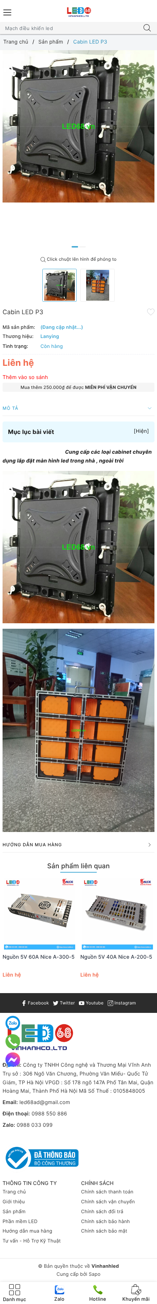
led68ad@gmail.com (44, 1102)
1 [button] (75, 247)
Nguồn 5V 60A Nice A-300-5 (38, 957)
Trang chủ (14, 1192)
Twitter (66, 1003)
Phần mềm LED (20, 1222)
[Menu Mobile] (8, 11)
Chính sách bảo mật (104, 1231)
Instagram (124, 1003)
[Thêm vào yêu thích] (150, 311)
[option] (78, 126)
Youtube (93, 1003)
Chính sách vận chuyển (108, 1202)
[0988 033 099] (12, 1041)
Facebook (38, 1003)
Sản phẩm (14, 1212)
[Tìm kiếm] (147, 28)
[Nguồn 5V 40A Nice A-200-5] (117, 914)
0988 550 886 (49, 1114)
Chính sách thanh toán (107, 1192)
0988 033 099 (35, 1125)
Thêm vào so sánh (25, 377)
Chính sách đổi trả (102, 1212)
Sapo (94, 1274)
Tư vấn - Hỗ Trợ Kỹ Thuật (32, 1241)
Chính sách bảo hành (105, 1222)
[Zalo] (12, 1023)
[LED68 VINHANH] (78, 12)
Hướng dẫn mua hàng (27, 1231)
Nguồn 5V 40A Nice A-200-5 (116, 957)
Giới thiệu (14, 1202)
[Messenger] (12, 1059)
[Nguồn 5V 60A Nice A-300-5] (40, 914)
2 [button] (82, 247)
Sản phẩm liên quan (78, 866)
